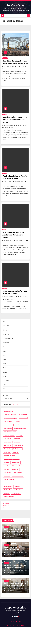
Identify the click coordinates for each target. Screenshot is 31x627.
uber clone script (18, 489)
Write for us (20, 625)
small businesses (18, 472)
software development (9, 479)
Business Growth (8, 424)
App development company (10, 418)
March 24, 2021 (8, 240)
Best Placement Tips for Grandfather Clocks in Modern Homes (15, 531)
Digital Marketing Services (10, 431)
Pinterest (15, 404)
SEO (20, 465)
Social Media (7, 476)
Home (7, 622)
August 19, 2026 (10, 570)
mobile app (15, 452)
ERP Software (17, 438)
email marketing (7, 438)
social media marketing (17, 476)
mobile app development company (12, 459)
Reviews (5, 114)
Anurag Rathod (21, 66)
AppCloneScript (15, 5)
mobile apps (6, 462)
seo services (15, 469)
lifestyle (5, 363)
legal (4, 359)
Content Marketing (18, 424)
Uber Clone (6, 503)
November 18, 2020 (9, 296)
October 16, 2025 (9, 66)
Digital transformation (9, 435)
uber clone (17, 486)
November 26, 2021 (9, 125)
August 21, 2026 (10, 534)
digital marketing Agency (20, 428)
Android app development (10, 414)
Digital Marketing (8, 338)
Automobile (6, 326)
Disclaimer (22, 622)
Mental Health (7, 452)
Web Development (16, 493)
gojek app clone (7, 442)
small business (7, 472)
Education (6, 342)
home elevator (7, 448)
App (4, 321)
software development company (11, 483)
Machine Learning (17, 448)
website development (9, 496)
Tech (4, 376)
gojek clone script (18, 445)
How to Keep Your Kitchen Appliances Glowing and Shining (13, 234)
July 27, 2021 (8, 181)
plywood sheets (15, 462)
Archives (5, 395)
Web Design (6, 493)
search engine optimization (10, 465)
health (4, 351)
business (18, 421)
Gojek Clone (17, 442)
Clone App (6, 334)
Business (5, 58)
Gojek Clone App (7, 445)
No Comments (9, 69)
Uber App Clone (7, 508)
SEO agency (7, 469)
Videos (5, 389)
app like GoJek (23, 418)
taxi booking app (8, 486)
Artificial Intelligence (8, 421)
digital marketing (8, 428)
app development (23, 414)
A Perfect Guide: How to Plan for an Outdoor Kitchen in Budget (14, 119)
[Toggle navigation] (28, 15)
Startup (5, 288)
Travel (4, 384)
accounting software (8, 411)
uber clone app (7, 489)
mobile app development (9, 455)
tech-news (6, 380)
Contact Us (14, 622)
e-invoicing (19, 435)
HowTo (4, 229)
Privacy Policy (11, 625)
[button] (25, 15)
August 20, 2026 (10, 552)
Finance (5, 347)
